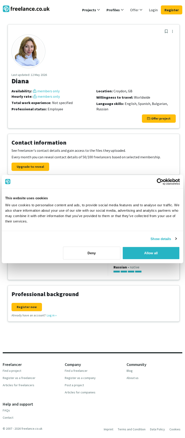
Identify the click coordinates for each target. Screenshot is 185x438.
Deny (92, 253)
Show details (160, 239)
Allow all (151, 253)
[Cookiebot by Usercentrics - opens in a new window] (160, 181)
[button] (91, 9)
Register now (27, 307)
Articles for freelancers (18, 385)
